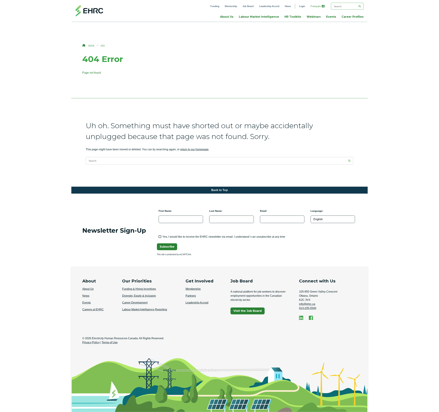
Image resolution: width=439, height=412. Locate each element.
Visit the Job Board (249, 311)
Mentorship (231, 6)
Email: (263, 211)
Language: (317, 211)
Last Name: (215, 211)
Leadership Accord (269, 6)
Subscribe (167, 246)
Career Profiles (353, 16)
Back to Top (219, 190)
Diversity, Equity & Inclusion (139, 295)
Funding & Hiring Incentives (139, 288)
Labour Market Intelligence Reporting (144, 309)
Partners (191, 295)
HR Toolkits (292, 16)
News (288, 6)
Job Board (248, 6)
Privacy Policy (91, 342)
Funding (214, 6)
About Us (226, 16)
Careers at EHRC (93, 309)
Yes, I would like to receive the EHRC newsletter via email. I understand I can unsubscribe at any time (223, 236)
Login (302, 6)
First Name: (165, 211)
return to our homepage (194, 149)
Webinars (314, 16)
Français (316, 6)
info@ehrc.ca (307, 304)
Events (331, 16)
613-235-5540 (307, 308)
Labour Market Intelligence (259, 16)
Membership (193, 288)
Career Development (134, 302)
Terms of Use (110, 342)
